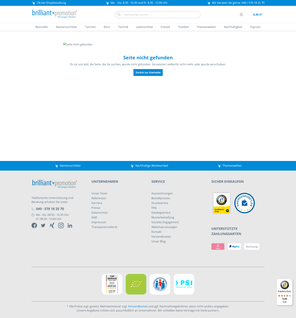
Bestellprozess (160, 198)
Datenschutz (99, 212)
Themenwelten (232, 165)
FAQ (154, 208)
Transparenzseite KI (104, 227)
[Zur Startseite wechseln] (55, 14)
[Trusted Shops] (222, 203)
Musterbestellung (162, 217)
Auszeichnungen (162, 193)
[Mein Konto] (241, 14)
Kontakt (156, 232)
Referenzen (98, 198)
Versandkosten (161, 236)
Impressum (98, 222)
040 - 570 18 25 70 (50, 208)
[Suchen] (119, 14)
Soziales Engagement (165, 222)
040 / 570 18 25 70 (253, 3)
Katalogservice (160, 212)
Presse (95, 208)
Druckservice (159, 203)
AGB (94, 217)
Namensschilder (70, 165)
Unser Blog (158, 241)
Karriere (96, 203)
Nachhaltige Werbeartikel (151, 165)
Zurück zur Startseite (148, 72)
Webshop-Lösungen (164, 227)
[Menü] (290, 281)
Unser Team (99, 193)
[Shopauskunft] (245, 203)
